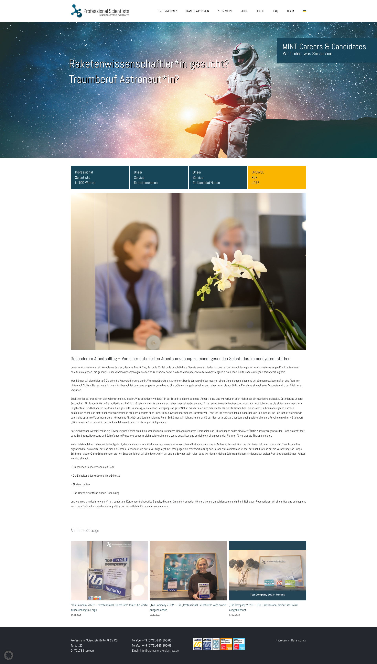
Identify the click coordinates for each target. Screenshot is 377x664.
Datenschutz (298, 640)
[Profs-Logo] (100, 5)
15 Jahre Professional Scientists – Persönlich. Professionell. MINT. (283, 571)
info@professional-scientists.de (159, 650)
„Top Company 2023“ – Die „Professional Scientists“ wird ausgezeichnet (125, 571)
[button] (8, 655)
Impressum (282, 640)
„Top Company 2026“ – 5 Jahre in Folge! (204, 571)
